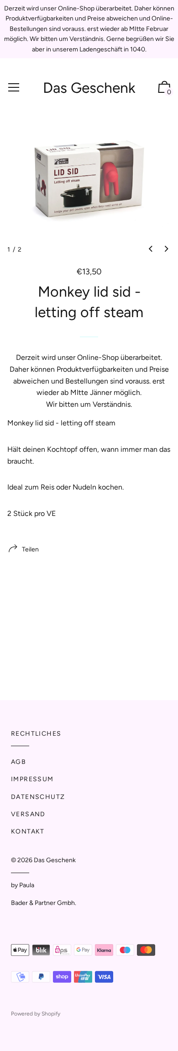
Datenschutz (38, 797)
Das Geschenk (89, 87)
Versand (28, 814)
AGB (18, 762)
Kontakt (28, 831)
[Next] (166, 249)
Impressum (32, 779)
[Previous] (150, 249)
